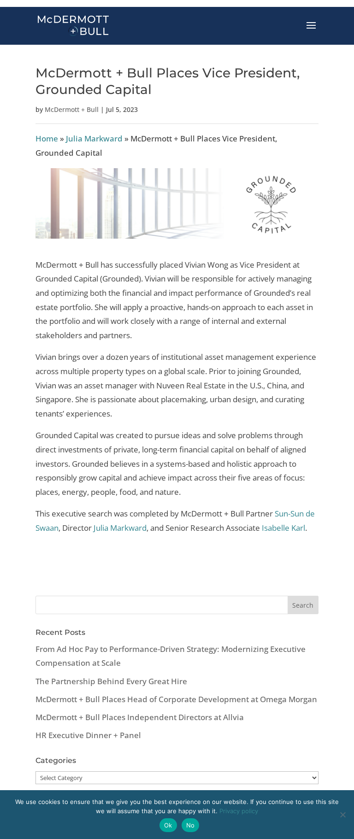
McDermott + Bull (72, 109)
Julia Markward (94, 138)
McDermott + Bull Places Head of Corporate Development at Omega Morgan (176, 699)
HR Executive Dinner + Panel (88, 735)
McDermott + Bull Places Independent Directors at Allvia (139, 717)
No (190, 825)
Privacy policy (238, 811)
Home (46, 138)
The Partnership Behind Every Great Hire (111, 681)
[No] (342, 814)
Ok (168, 825)
